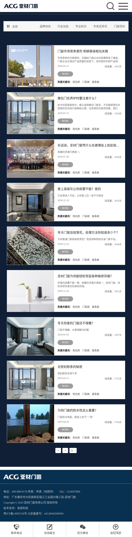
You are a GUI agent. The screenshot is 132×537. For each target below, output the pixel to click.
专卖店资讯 (100, 26)
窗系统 (95, 82)
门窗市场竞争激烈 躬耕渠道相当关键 (83, 51)
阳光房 (76, 82)
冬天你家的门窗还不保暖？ (76, 323)
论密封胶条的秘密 (70, 367)
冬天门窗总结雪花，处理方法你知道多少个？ (88, 232)
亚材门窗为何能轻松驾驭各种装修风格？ (85, 276)
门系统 (86, 82)
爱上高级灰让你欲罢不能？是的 (79, 189)
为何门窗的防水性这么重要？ (78, 410)
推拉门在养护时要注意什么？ (78, 98)
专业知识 (80, 26)
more (65, 74)
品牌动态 (45, 26)
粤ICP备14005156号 (15, 513)
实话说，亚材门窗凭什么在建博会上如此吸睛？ (90, 145)
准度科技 (22, 508)
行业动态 (63, 26)
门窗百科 (119, 26)
